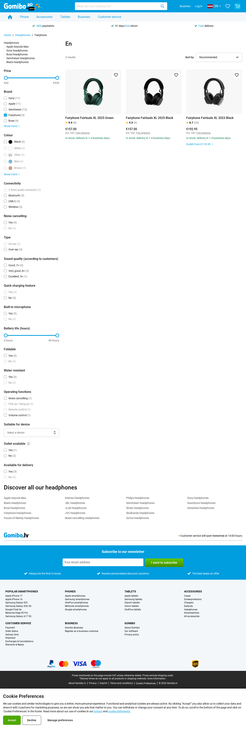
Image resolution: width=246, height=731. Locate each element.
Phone (24, 17)
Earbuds (188, 606)
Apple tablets (131, 596)
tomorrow (218, 535)
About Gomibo (132, 628)
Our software (131, 631)
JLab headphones (75, 508)
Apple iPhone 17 (13, 596)
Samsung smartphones (77, 599)
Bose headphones (17, 54)
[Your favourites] (228, 6)
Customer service (109, 17)
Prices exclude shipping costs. (158, 675)
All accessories (191, 616)
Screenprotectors (193, 599)
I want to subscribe (164, 562)
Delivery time (12, 634)
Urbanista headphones (200, 508)
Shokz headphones (137, 508)
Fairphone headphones (17, 513)
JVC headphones (75, 513)
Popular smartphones (21, 591)
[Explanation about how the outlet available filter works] (28, 443)
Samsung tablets (133, 599)
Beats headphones (17, 62)
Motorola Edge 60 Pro (16, 613)
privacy (98, 711)
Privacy (93, 683)
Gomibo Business (74, 628)
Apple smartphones (75, 596)
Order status (11, 631)
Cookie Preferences (146, 683)
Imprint (103, 683)
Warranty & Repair (14, 644)
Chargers (189, 602)
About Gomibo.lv (77, 683)
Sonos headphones (137, 518)
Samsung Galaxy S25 (16, 602)
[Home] (10, 17)
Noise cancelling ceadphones (82, 518)
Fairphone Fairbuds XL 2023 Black (210, 118)
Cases (187, 596)
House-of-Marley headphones (21, 518)
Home (7, 35)
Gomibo (130, 623)
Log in (198, 6)
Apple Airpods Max (17, 46)
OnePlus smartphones (76, 602)
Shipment (10, 638)
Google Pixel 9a (13, 609)
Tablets (65, 17)
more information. (156, 678)
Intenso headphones (77, 497)
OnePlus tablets (133, 609)
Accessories (44, 17)
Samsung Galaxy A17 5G (18, 616)
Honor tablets (132, 606)
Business (185, 6)
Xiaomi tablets (132, 602)
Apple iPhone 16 (13, 599)
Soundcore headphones (201, 502)
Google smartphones (76, 609)
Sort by (189, 57)
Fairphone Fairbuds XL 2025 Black (149, 118)
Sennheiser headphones (20, 58)
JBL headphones (75, 502)
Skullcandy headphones (140, 513)
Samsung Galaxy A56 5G (18, 606)
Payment (10, 628)
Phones (70, 591)
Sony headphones (17, 50)
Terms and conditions (121, 683)
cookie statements (119, 711)
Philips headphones (137, 497)
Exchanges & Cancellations (19, 641)
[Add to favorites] (116, 75)
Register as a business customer (81, 631)
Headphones (22, 35)
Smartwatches (191, 613)
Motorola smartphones (77, 606)
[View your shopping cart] (237, 6)
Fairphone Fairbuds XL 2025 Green (89, 118)
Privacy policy (132, 634)
